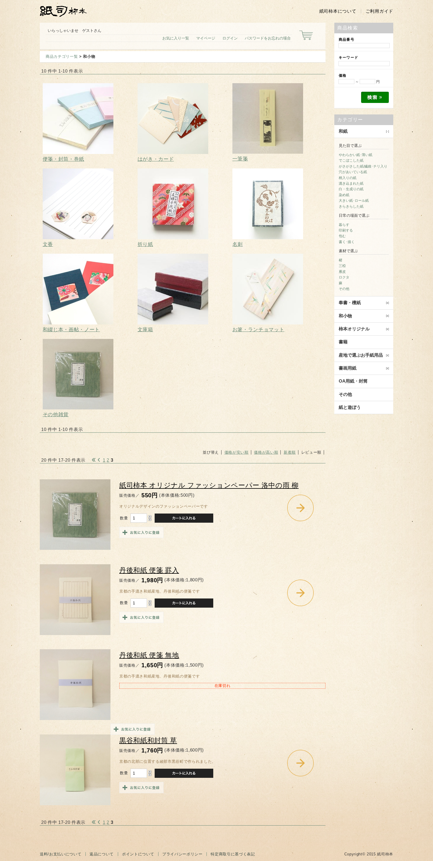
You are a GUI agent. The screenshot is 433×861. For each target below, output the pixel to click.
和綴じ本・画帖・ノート (71, 329)
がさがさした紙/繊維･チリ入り (363, 166)
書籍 (343, 342)
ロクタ (344, 277)
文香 (48, 244)
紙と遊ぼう (350, 407)
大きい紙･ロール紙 (354, 201)
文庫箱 (145, 329)
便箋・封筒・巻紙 (63, 159)
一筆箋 (240, 159)
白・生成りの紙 (351, 189)
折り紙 (145, 244)
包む (342, 236)
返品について (102, 854)
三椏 (342, 266)
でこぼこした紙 (351, 160)
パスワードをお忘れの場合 (268, 38)
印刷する (346, 230)
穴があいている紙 (353, 172)
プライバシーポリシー (182, 854)
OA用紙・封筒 (353, 381)
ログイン (230, 38)
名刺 (237, 244)
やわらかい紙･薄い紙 (355, 155)
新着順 (290, 452)
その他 (344, 289)
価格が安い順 (236, 452)
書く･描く (347, 242)
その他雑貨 (56, 414)
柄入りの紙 (347, 178)
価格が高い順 (266, 452)
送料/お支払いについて (60, 854)
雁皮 (342, 272)
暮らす (344, 225)
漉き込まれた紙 (351, 183)
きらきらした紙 (351, 206)
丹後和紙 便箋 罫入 (149, 570)
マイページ (205, 38)
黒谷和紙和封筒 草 (148, 740)
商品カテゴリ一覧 (62, 56)
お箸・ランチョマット (258, 329)
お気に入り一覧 (175, 38)
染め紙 (344, 195)
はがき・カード (156, 159)
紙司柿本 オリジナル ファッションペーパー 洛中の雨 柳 (209, 485)
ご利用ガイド (379, 11)
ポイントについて (138, 854)
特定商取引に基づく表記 (233, 854)
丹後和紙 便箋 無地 (149, 655)
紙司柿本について (337, 11)
